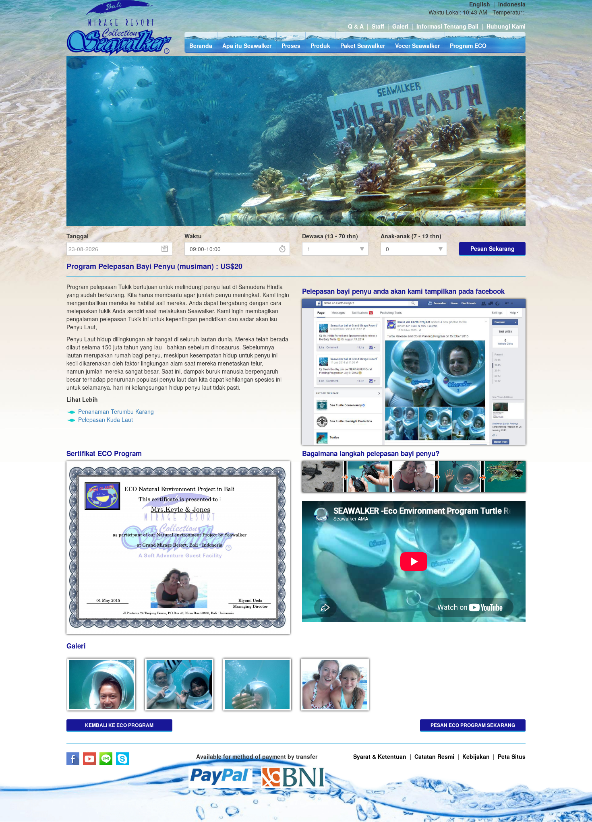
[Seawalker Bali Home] (119, 28)
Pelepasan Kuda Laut (105, 419)
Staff (378, 26)
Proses (291, 45)
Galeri (400, 26)
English (479, 4)
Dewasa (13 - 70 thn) (330, 236)
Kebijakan (476, 756)
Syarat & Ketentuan (379, 756)
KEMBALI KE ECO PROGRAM (119, 725)
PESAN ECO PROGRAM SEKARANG (473, 725)
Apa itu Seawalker (246, 45)
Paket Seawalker (362, 45)
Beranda (200, 45)
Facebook (72, 758)
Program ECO (468, 45)
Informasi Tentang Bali (447, 26)
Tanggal (77, 236)
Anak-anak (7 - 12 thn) (411, 236)
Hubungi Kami (506, 26)
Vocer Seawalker (417, 45)
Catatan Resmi (434, 756)
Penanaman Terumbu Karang (116, 411)
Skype (122, 758)
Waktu (193, 236)
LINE (105, 758)
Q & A (356, 26)
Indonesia (512, 4)
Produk (320, 45)
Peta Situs (512, 756)
